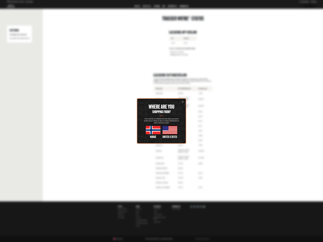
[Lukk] (182, 101)
